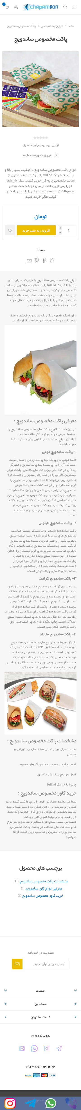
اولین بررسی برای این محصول (40, 145)
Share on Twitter (52, 260)
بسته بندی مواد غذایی (48, 821)
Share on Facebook (44, 260)
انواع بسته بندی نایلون (49, 439)
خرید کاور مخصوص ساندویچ (42, 895)
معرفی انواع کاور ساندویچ (43, 888)
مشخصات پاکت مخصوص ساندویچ (43, 881)
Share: (40, 250)
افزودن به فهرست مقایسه (37, 155)
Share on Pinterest (36, 260)
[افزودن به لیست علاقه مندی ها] (10, 230)
